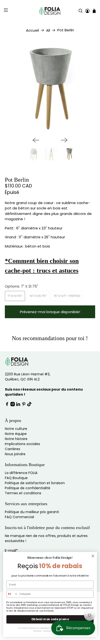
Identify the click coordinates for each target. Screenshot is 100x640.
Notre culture (16, 428)
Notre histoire (16, 438)
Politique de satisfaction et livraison (35, 483)
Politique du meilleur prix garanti (32, 511)
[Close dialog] (93, 556)
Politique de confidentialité (27, 488)
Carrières (12, 449)
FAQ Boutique (16, 477)
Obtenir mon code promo (50, 619)
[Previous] (35, 140)
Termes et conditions (23, 493)
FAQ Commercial (19, 517)
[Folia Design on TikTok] (29, 405)
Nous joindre (15, 454)
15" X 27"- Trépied (67, 296)
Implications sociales (22, 443)
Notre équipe (16, 433)
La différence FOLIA (21, 472)
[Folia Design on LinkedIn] (18, 405)
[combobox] (12, 594)
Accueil (32, 30)
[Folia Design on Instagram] (12, 405)
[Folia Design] (50, 11)
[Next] (64, 140)
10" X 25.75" (38, 296)
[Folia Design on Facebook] (7, 405)
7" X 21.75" (15, 296)
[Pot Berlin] (50, 88)
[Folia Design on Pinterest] (24, 405)
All (48, 30)
